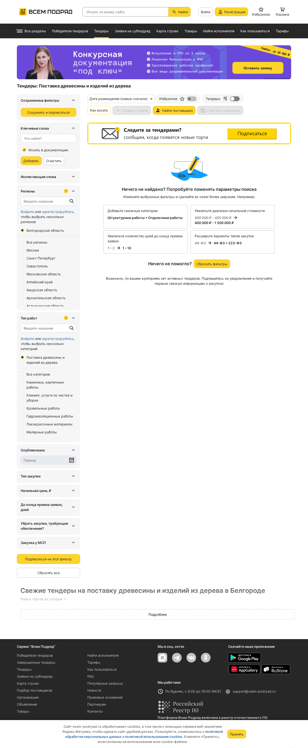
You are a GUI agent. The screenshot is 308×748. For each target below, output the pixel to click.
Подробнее (157, 614)
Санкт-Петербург (40, 258)
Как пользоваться (102, 669)
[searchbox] (46, 138)
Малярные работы (41, 432)
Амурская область (41, 290)
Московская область (43, 274)
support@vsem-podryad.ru (254, 691)
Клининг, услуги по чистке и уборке (49, 397)
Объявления (27, 704)
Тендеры (24, 669)
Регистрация (234, 12)
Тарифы (93, 662)
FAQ (90, 676)
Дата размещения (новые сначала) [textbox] (119, 99)
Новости (94, 690)
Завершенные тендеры (36, 662)
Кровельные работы (43, 408)
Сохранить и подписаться (48, 112)
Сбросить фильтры (211, 264)
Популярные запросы (105, 683)
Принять (237, 734)
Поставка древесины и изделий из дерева (45, 359)
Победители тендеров (35, 655)
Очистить (54, 161)
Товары (23, 711)
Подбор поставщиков (34, 690)
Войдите (27, 212)
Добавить (31, 161)
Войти (205, 12)
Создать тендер (135, 110)
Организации (27, 697)
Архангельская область (46, 298)
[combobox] (48, 138)
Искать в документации (48, 150)
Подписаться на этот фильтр (48, 559)
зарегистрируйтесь (58, 212)
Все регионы (36, 242)
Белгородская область (45, 230)
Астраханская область (45, 306)
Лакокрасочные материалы (49, 424)
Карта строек (28, 683)
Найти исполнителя (103, 655)
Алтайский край (39, 282)
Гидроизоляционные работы (49, 416)
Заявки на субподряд (34, 676)
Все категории (38, 374)
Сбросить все (48, 573)
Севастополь (37, 266)
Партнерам (96, 704)
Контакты (95, 711)
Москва (32, 250)
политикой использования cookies (153, 737)
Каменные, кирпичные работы (45, 384)
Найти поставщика (177, 110)
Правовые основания (104, 697)
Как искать (99, 110)
